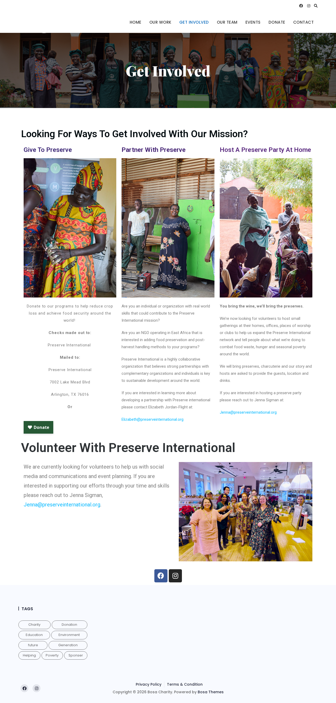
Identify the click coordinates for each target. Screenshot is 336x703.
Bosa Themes (211, 692)
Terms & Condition (185, 684)
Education (34, 634)
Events (253, 22)
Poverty (52, 655)
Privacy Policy (148, 684)
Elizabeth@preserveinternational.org (152, 419)
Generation (68, 645)
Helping (29, 655)
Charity (34, 624)
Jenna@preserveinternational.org (248, 412)
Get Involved (194, 22)
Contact (303, 22)
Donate (277, 22)
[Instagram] (175, 575)
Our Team (227, 22)
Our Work (160, 22)
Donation (69, 624)
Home (135, 22)
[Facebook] (160, 575)
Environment (69, 634)
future (33, 645)
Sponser (76, 655)
